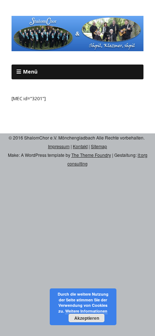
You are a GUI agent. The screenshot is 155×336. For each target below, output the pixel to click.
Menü (30, 71)
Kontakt (80, 146)
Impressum (59, 146)
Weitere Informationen (86, 311)
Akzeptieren (86, 318)
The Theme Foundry (91, 155)
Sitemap (99, 146)
